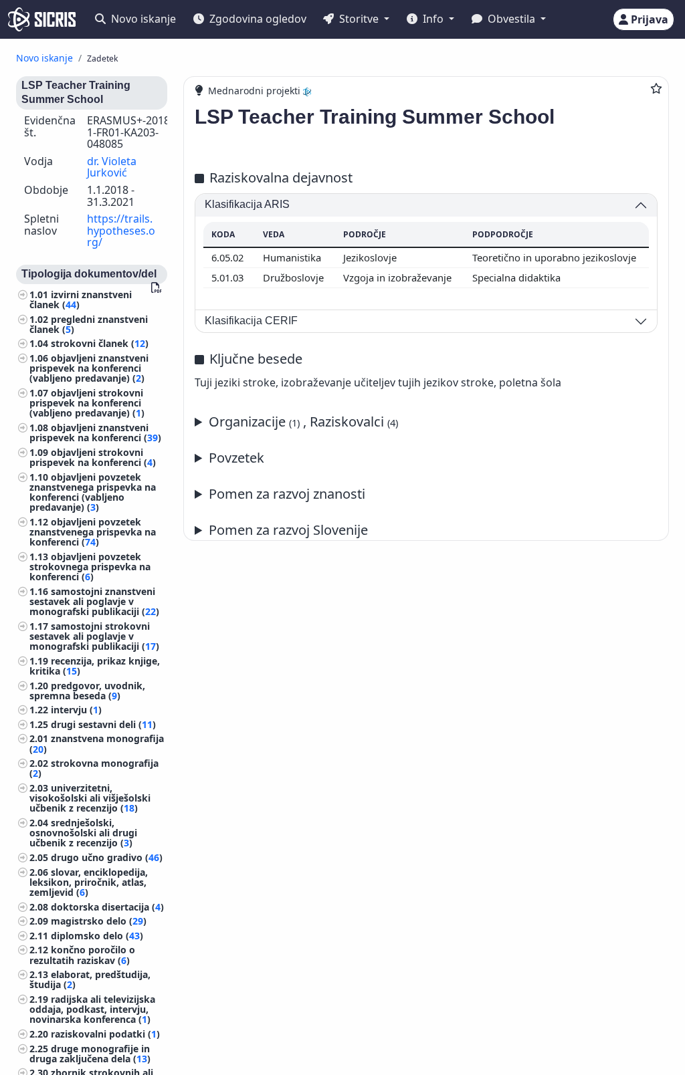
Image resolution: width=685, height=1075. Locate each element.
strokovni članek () (100, 343)
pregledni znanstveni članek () (88, 324)
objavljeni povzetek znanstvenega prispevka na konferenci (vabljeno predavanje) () (92, 492)
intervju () (76, 709)
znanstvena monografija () (96, 743)
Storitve (358, 18)
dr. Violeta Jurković (111, 167)
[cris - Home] (42, 19)
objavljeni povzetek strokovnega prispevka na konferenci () (90, 566)
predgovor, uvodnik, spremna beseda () (87, 690)
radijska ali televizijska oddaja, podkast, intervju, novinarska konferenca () (92, 1009)
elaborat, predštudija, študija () (90, 979)
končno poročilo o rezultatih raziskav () (82, 954)
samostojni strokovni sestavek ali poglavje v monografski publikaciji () (94, 636)
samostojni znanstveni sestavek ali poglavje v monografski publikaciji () (94, 601)
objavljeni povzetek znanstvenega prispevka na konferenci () (92, 531)
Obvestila (511, 18)
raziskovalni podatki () (105, 1034)
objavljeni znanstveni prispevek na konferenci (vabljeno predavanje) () (89, 368)
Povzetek (236, 458)
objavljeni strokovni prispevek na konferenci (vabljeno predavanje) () (86, 402)
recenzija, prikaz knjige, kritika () (94, 665)
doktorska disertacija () (107, 907)
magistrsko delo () (98, 921)
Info (433, 18)
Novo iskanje (142, 18)
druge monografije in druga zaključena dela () (90, 1053)
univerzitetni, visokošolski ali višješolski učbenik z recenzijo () (90, 798)
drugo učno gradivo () (107, 857)
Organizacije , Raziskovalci (303, 421)
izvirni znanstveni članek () (80, 299)
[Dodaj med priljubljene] (656, 88)
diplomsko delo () (97, 935)
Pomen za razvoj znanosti (287, 494)
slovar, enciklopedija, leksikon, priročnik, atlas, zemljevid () (88, 882)
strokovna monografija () (94, 768)
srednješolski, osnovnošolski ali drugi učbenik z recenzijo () (83, 832)
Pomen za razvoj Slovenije (288, 530)
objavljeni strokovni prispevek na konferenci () (92, 457)
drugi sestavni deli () (103, 724)
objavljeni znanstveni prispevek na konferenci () (95, 432)
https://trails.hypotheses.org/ (121, 230)
